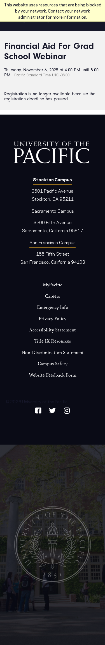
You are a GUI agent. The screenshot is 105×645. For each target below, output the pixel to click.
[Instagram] (67, 409)
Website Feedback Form (52, 375)
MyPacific (52, 284)
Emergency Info (52, 307)
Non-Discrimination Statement (53, 352)
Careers (52, 296)
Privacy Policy (52, 318)
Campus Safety (52, 363)
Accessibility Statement (52, 330)
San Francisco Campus (52, 242)
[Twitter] (52, 409)
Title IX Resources (52, 341)
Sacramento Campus (52, 210)
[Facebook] (38, 409)
